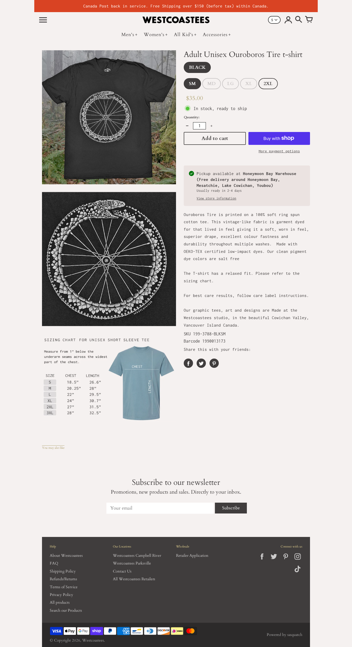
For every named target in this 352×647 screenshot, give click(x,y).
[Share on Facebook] (188, 363)
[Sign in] (288, 20)
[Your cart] (309, 20)
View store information (216, 198)
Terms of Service (64, 587)
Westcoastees (93, 640)
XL (248, 83)
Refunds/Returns (63, 579)
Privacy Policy (61, 595)
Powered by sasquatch (284, 634)
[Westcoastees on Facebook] (262, 560)
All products (60, 602)
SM (192, 83)
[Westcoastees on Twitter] (274, 560)
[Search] (299, 20)
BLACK (197, 67)
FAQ (54, 563)
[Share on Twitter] (201, 363)
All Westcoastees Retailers (134, 579)
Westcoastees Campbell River (137, 555)
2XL (268, 83)
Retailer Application (192, 555)
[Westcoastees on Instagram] (297, 560)
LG (230, 83)
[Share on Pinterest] (214, 363)
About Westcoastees (66, 555)
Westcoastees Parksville (132, 563)
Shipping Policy (63, 571)
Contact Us (122, 571)
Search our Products (66, 610)
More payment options (279, 151)
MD (211, 83)
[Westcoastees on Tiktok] (297, 572)
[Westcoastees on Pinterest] (285, 560)
